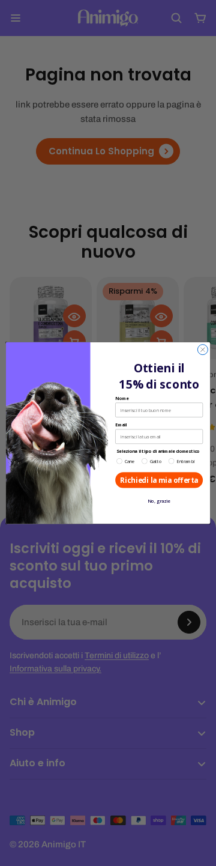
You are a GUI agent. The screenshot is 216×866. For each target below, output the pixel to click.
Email (121, 425)
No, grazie (159, 501)
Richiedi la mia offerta (158, 480)
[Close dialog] (202, 350)
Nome (121, 398)
